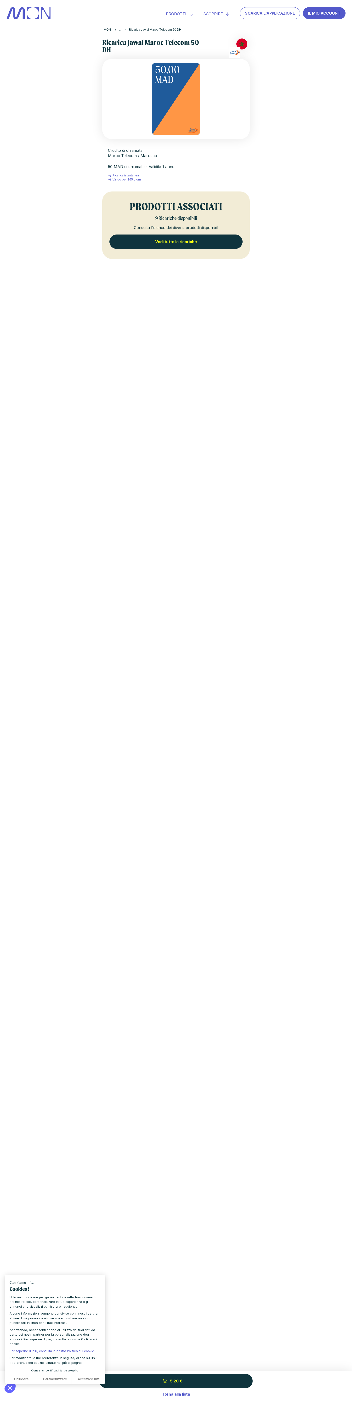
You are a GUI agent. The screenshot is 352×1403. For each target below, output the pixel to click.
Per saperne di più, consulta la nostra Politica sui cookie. (52, 1351)
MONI (108, 29)
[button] (10, 1387)
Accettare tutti (89, 1379)
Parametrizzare (55, 1379)
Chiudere (21, 1379)
